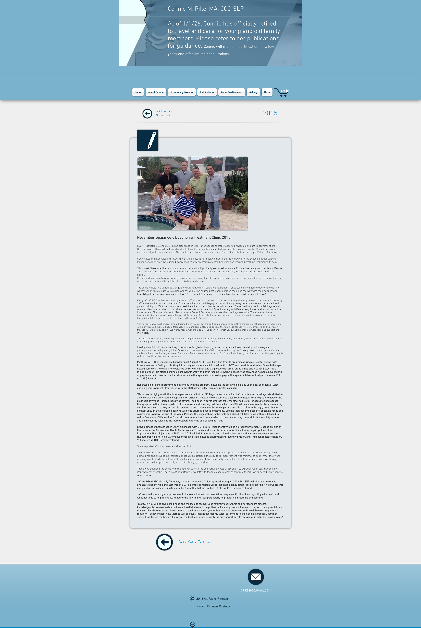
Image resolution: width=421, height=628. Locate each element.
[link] (285, 91)
